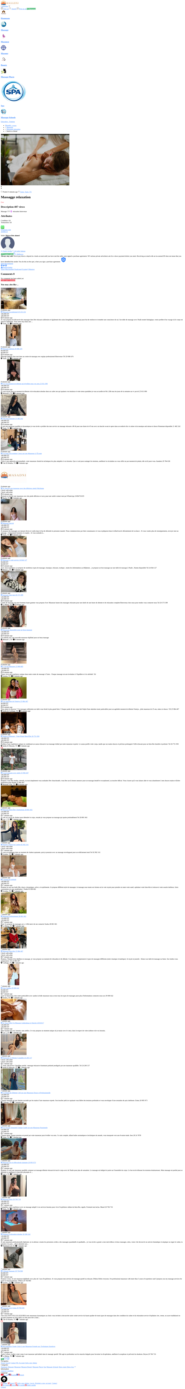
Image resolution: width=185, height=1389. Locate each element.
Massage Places (38, 1367)
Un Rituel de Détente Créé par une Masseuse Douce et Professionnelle (26, 1093)
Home (3, 1363)
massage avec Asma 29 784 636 (13, 1308)
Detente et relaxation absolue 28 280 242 (16, 1234)
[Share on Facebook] (2, 265)
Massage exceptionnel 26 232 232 (14, 312)
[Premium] (2, 641)
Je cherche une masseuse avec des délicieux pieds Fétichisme (23, 488)
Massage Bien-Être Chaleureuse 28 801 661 (18, 810)
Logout (3, 1387)
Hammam (4, 1367)
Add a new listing (31, 1363)
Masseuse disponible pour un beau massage (17, 630)
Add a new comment (8, 280)
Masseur (24, 1367)
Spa (45, 1367)
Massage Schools (52, 1367)
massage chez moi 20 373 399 (13, 595)
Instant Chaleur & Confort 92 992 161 (16, 845)
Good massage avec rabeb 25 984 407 (16, 773)
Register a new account (43, 1383)
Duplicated (18, 269)
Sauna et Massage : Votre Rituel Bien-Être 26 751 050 (21, 736)
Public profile (31, 1385)
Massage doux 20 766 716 (12, 1199)
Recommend (8, 264)
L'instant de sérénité (9, 879)
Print (2, 264)
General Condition (7, 1371)
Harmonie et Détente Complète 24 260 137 (17, 1058)
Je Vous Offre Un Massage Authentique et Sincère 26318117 (23, 1023)
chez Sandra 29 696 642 (11, 988)
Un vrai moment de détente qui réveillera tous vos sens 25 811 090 (25, 384)
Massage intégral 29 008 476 (12, 349)
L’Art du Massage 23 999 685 (13, 666)
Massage (11, 1367)
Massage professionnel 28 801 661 (14, 916)
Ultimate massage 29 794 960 (13, 1271)
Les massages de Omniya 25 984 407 (15, 701)
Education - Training (8, 122)
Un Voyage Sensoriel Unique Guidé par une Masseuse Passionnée (25, 1128)
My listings (6, 1385)
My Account (20, 1363)
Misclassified (9, 269)
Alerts (14, 1385)
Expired (25, 269)
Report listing (7, 267)
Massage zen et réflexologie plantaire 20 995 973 (19, 1162)
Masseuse (17, 1367)
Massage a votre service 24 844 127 (15, 560)
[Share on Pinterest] (6, 265)
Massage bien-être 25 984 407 (13, 951)
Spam (3, 269)
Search (7, 1363)
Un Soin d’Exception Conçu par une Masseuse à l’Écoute (22, 453)
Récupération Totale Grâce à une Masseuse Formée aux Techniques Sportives (29, 1346)
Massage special (8, 523)
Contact (13, 1363)
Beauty (29, 1367)
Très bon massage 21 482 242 (13, 419)
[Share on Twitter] (4, 265)
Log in (31, 1383)
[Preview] (1, 312)
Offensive (31, 269)
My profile (21, 1385)
